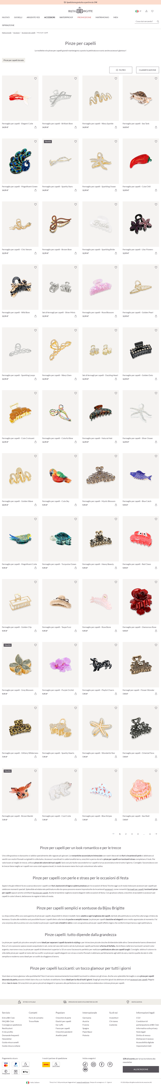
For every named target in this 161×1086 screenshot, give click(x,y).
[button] (146, 11)
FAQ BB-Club (8, 1021)
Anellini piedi (61, 1035)
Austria (86, 1021)
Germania (87, 1018)
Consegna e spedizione (12, 1025)
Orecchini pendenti (64, 1032)
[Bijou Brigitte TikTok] (85, 1064)
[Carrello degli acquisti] (158, 11)
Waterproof (66, 17)
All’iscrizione (141, 1069)
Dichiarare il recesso (145, 1039)
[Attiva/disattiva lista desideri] (35, 79)
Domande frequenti (10, 1035)
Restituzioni (7, 1028)
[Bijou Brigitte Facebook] (102, 1064)
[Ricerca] (158, 21)
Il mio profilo (7, 1032)
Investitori (113, 1018)
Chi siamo (113, 1021)
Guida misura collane (11, 1046)
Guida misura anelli (10, 1042)
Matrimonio (102, 17)
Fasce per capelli (63, 1028)
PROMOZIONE (84, 17)
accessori (109, 889)
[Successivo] (156, 834)
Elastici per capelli (63, 1021)
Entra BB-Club (8, 1018)
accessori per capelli (138, 979)
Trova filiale (34, 1021)
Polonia (86, 1035)
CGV (138, 1018)
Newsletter (7, 1039)
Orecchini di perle (63, 1018)
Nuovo (6, 17)
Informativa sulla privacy (146, 1028)
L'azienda (113, 1025)
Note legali (141, 1032)
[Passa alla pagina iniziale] (80, 9)
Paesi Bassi (87, 1032)
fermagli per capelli (135, 889)
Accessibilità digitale (145, 1042)
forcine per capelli (40, 892)
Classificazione (147, 70)
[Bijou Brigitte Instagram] (93, 1064)
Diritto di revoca (143, 1035)
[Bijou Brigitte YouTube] (85, 1069)
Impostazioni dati (143, 1046)
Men (115, 17)
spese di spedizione (83, 1082)
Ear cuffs (59, 1025)
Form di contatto (36, 1018)
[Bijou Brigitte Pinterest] (110, 1064)
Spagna (86, 1028)
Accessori (49, 17)
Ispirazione (8, 25)
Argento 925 (33, 17)
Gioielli (18, 17)
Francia (86, 1025)
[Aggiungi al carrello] (35, 127)
